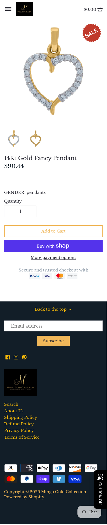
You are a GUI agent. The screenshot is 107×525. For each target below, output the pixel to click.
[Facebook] (7, 357)
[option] (13, 138)
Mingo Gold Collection (63, 492)
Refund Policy (19, 423)
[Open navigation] (8, 9)
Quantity (13, 201)
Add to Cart (53, 231)
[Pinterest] (24, 357)
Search (11, 404)
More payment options (53, 258)
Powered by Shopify (24, 497)
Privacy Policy (19, 430)
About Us (14, 410)
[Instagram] (16, 357)
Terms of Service (22, 437)
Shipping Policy (20, 417)
